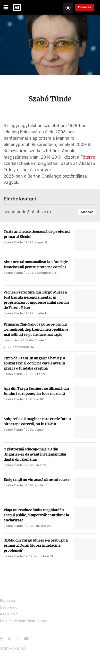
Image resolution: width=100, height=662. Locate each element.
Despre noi (9, 607)
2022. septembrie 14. (19, 347)
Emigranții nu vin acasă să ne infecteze (36, 479)
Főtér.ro (88, 157)
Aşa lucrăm (9, 614)
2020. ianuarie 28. (38, 526)
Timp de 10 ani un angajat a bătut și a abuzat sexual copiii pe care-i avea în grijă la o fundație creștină (34, 363)
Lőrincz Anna (13, 340)
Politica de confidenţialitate (23, 621)
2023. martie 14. (37, 313)
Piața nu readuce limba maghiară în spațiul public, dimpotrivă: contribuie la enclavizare (36, 515)
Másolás (87, 212)
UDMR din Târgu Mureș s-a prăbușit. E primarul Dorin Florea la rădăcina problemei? (36, 545)
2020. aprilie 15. (36, 485)
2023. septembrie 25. (41, 273)
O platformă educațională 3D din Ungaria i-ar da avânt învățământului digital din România (35, 454)
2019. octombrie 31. (39, 556)
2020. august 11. (36, 429)
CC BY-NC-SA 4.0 (13, 648)
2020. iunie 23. (36, 465)
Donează (84, 7)
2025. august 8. (36, 242)
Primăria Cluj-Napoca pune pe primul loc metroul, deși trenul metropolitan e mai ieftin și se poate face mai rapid (36, 329)
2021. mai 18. (34, 399)
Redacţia (7, 600)
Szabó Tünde (13, 242)
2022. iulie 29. (35, 374)
